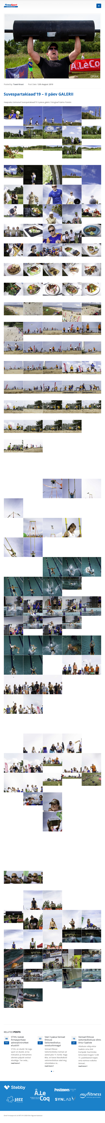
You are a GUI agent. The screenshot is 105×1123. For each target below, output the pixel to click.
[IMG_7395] (33, 445)
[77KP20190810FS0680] (91, 611)
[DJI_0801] (91, 779)
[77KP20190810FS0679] (72, 611)
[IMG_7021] (52, 426)
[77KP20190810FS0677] (33, 611)
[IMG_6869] (91, 387)
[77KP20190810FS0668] (72, 571)
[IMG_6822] (52, 328)
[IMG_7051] (52, 720)
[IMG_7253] (33, 210)
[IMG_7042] (13, 709)
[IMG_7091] (33, 818)
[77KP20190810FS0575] (91, 936)
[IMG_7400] (72, 445)
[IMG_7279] (33, 230)
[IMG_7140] (91, 857)
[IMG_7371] (52, 759)
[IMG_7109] (33, 838)
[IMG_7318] (33, 269)
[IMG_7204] (72, 924)
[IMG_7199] (52, 924)
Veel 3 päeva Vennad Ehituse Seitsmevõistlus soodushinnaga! (21, 1041)
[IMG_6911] (33, 504)
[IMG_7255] (52, 219)
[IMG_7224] (13, 552)
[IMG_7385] (52, 779)
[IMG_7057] (91, 720)
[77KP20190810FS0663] (72, 543)
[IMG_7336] (33, 289)
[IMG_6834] (72, 347)
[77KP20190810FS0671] (13, 591)
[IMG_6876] (91, 493)
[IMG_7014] (72, 406)
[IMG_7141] (13, 877)
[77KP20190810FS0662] (52, 543)
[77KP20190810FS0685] (72, 622)
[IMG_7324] (72, 269)
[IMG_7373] (72, 767)
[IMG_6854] (13, 387)
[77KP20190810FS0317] (72, 317)
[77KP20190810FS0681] (13, 630)
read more (15, 1066)
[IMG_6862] (52, 387)
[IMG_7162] (91, 740)
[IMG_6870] (52, 493)
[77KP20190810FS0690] (52, 650)
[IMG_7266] (91, 210)
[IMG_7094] (52, 826)
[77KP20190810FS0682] (33, 622)
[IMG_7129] (33, 857)
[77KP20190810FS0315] (33, 308)
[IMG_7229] (33, 552)
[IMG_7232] (13, 199)
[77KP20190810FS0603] (33, 975)
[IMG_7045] (52, 700)
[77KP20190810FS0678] (52, 611)
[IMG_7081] (52, 807)
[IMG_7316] (13, 269)
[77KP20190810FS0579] (33, 955)
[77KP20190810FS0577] (13, 963)
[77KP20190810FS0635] (91, 975)
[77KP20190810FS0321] (13, 336)
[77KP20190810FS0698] (33, 669)
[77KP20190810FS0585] (52, 963)
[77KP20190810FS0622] (72, 983)
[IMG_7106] (13, 838)
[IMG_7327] (91, 269)
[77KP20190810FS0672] (33, 591)
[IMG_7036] (91, 681)
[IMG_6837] (33, 367)
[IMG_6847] (72, 367)
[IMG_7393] (13, 445)
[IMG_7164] (33, 767)
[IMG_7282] (52, 238)
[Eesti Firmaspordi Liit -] (11, 6)
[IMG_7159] (52, 748)
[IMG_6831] (33, 347)
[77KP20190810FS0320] (91, 308)
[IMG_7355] (91, 924)
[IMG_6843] (52, 367)
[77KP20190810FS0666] (33, 563)
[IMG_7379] (13, 787)
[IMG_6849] (91, 367)
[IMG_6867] (72, 387)
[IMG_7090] (13, 818)
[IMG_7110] (52, 838)
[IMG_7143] (33, 877)
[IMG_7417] (91, 465)
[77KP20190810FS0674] (72, 583)
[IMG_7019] (33, 426)
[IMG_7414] (72, 465)
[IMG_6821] (33, 328)
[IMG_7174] (52, 905)
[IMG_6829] (91, 328)
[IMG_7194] (33, 924)
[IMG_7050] (33, 720)
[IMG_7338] (52, 289)
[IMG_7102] (91, 818)
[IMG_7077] (33, 798)
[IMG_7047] (91, 700)
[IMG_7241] (72, 199)
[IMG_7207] (72, 532)
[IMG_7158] (33, 748)
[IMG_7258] (72, 219)
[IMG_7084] (72, 798)
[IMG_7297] (13, 249)
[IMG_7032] (33, 689)
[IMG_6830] (13, 347)
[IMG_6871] (72, 493)
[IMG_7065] (33, 532)
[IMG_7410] (52, 465)
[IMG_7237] (52, 199)
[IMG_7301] (33, 249)
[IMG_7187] (13, 916)
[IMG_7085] (91, 798)
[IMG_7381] (33, 787)
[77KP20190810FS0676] (13, 611)
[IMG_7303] (52, 249)
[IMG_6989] (91, 504)
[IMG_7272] (13, 230)
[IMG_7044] (33, 709)
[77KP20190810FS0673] (52, 591)
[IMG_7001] (13, 524)
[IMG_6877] (13, 513)
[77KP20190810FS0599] (13, 983)
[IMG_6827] (72, 328)
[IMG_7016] (13, 426)
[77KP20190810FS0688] (13, 650)
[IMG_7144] (52, 877)
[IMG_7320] (52, 269)
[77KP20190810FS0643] (13, 1003)
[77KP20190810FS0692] (72, 650)
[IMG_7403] (13, 465)
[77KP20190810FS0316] (52, 308)
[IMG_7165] (91, 877)
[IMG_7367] (52, 944)
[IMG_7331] (13, 289)
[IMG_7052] (72, 720)
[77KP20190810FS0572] (72, 936)
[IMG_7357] (13, 944)
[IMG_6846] (91, 669)
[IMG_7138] (72, 857)
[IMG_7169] (33, 905)
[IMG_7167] (13, 896)
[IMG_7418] (13, 485)
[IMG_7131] (52, 857)
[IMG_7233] (33, 199)
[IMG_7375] (91, 767)
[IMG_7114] (72, 838)
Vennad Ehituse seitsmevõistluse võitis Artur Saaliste (56, 1039)
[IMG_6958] (72, 504)
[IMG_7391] (72, 776)
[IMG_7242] (91, 199)
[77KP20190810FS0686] (91, 622)
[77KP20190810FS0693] (91, 650)
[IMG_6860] (33, 387)
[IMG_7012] (33, 406)
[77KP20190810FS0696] (13, 669)
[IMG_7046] (72, 700)
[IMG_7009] (13, 406)
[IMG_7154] (72, 877)
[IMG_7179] (91, 896)
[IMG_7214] (91, 524)
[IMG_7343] (91, 289)
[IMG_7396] (52, 445)
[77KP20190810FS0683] (52, 630)
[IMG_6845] (72, 669)
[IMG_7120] (13, 857)
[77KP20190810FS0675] (91, 583)
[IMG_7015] (91, 406)
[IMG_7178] (72, 896)
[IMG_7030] (13, 689)
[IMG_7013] (52, 406)
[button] (51, 1074)
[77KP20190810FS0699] (52, 661)
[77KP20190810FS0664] (91, 543)
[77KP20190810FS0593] (72, 963)
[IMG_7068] (52, 532)
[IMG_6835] (91, 347)
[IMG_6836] (13, 367)
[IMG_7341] (72, 289)
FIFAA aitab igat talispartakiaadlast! (88, 1038)
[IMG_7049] (13, 720)
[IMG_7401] (91, 445)
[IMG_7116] (91, 838)
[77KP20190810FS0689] (33, 650)
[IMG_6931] (52, 504)
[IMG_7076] (13, 798)
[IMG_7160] (72, 748)
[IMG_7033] (52, 689)
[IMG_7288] (72, 238)
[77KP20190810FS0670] (91, 571)
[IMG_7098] (72, 818)
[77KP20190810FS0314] (13, 308)
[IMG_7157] (13, 740)
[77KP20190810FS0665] (13, 563)
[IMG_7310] (72, 249)
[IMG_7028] (91, 426)
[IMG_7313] (91, 249)
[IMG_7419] (33, 485)
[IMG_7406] (33, 465)
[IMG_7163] (13, 767)
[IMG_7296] (91, 230)
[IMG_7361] (33, 944)
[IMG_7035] (72, 681)
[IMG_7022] (72, 426)
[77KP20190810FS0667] (52, 571)
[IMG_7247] (13, 210)
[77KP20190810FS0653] (33, 994)
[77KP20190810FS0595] (91, 955)
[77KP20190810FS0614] (52, 975)
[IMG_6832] (52, 347)
